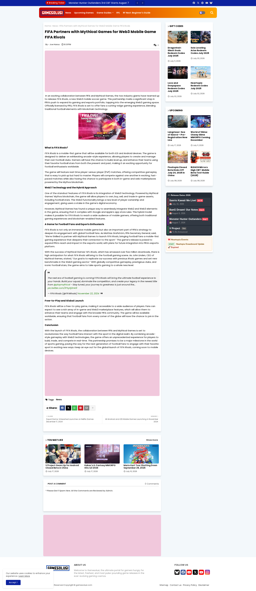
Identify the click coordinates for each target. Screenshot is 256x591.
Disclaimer (203, 585)
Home (48, 26)
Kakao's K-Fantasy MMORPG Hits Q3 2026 (100, 466)
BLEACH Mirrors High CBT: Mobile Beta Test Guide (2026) (200, 171)
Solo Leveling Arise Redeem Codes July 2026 (200, 50)
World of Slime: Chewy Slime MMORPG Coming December (200, 136)
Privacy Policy (190, 585)
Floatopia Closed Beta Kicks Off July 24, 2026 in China (177, 171)
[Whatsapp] (74, 407)
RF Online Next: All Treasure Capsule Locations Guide (99, 3)
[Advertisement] (104, 71)
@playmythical (62, 284)
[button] (137, 3)
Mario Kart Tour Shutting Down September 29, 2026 (140, 466)
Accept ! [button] (13, 582)
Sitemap (164, 585)
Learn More (24, 576)
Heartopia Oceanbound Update (190, 244)
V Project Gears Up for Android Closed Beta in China (62, 466)
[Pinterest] (80, 407)
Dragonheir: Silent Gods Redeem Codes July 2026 (176, 51)
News (68, 12)
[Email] (86, 407)
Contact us (175, 585)
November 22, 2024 (88, 293)
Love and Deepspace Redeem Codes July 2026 (176, 87)
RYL (118, 12)
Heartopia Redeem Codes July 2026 (199, 86)
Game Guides (104, 12)
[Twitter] (68, 407)
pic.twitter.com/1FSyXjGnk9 (62, 288)
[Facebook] (62, 407)
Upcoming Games (84, 12)
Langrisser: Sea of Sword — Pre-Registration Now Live (177, 136)
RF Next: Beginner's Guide (136, 12)
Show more (152, 440)
